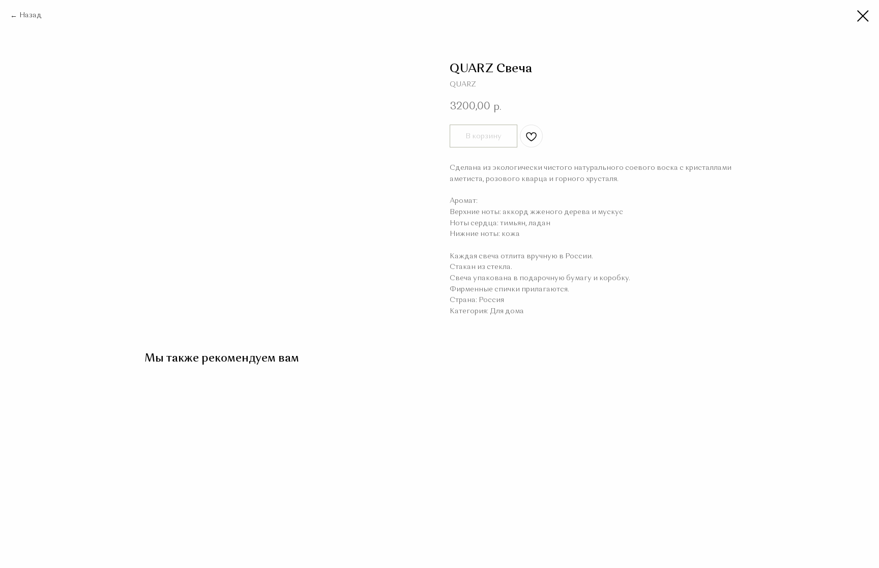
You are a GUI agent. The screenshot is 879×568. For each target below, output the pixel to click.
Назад (30, 15)
